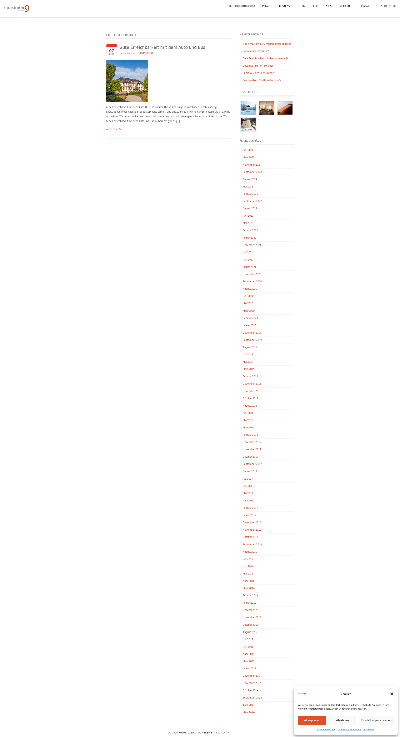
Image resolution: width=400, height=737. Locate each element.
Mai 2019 (248, 362)
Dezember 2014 (252, 675)
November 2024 (252, 164)
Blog (302, 5)
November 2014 (252, 683)
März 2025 (249, 157)
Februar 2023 (250, 194)
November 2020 (252, 274)
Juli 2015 (248, 639)
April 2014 (249, 705)
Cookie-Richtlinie (326, 729)
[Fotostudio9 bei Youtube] (394, 7)
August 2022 (250, 208)
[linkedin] (381, 7)
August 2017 (250, 471)
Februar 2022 (250, 230)
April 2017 (249, 500)
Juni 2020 (248, 296)
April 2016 (249, 581)
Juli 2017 (248, 478)
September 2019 (252, 340)
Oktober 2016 (250, 537)
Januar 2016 (249, 602)
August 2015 (250, 632)
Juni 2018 (248, 413)
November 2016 (252, 529)
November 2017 (252, 449)
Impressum (368, 729)
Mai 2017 (248, 493)
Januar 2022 (249, 237)
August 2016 (250, 551)
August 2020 (250, 288)
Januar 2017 (249, 515)
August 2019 (250, 347)
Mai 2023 (248, 186)
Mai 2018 (248, 420)
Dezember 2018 (252, 383)
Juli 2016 (248, 559)
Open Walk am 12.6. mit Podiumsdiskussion (267, 44)
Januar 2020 (249, 325)
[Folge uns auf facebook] (390, 7)
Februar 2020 (250, 318)
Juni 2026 (248, 150)
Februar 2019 (250, 376)
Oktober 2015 (250, 625)
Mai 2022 (248, 223)
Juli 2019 (248, 354)
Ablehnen (342, 720)
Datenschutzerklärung (349, 729)
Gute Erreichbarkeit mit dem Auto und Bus (162, 47)
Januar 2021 (249, 267)
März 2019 (249, 369)
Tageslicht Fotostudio (241, 5)
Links (315, 5)
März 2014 (249, 712)
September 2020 (252, 281)
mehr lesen (113, 129)
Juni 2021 (248, 259)
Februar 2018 (250, 435)
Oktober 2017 (250, 456)
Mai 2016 (248, 573)
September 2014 (252, 697)
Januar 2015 (249, 668)
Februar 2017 (250, 508)
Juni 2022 (248, 215)
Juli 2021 (248, 252)
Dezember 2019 (252, 332)
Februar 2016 (250, 595)
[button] (392, 694)
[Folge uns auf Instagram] (385, 7)
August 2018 (250, 405)
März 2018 (249, 427)
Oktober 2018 (250, 398)
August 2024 (250, 179)
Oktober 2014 (250, 690)
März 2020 (249, 311)
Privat (266, 5)
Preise (329, 5)
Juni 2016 (248, 566)
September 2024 (252, 172)
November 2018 (252, 391)
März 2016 (249, 588)
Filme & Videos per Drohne (258, 73)
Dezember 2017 (252, 442)
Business (284, 5)
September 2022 (252, 201)
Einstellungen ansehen (376, 720)
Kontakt (365, 5)
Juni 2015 (248, 646)
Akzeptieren (312, 720)
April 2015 (249, 654)
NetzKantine (223, 732)
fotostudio (145, 53)
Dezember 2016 (252, 522)
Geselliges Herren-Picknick (258, 65)
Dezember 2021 (252, 245)
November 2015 (252, 617)
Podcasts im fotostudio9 (256, 51)
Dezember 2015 (252, 610)
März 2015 (249, 661)
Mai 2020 (248, 303)
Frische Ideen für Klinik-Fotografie (262, 80)
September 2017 (252, 464)
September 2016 (252, 544)
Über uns (345, 5)
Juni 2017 (248, 486)
